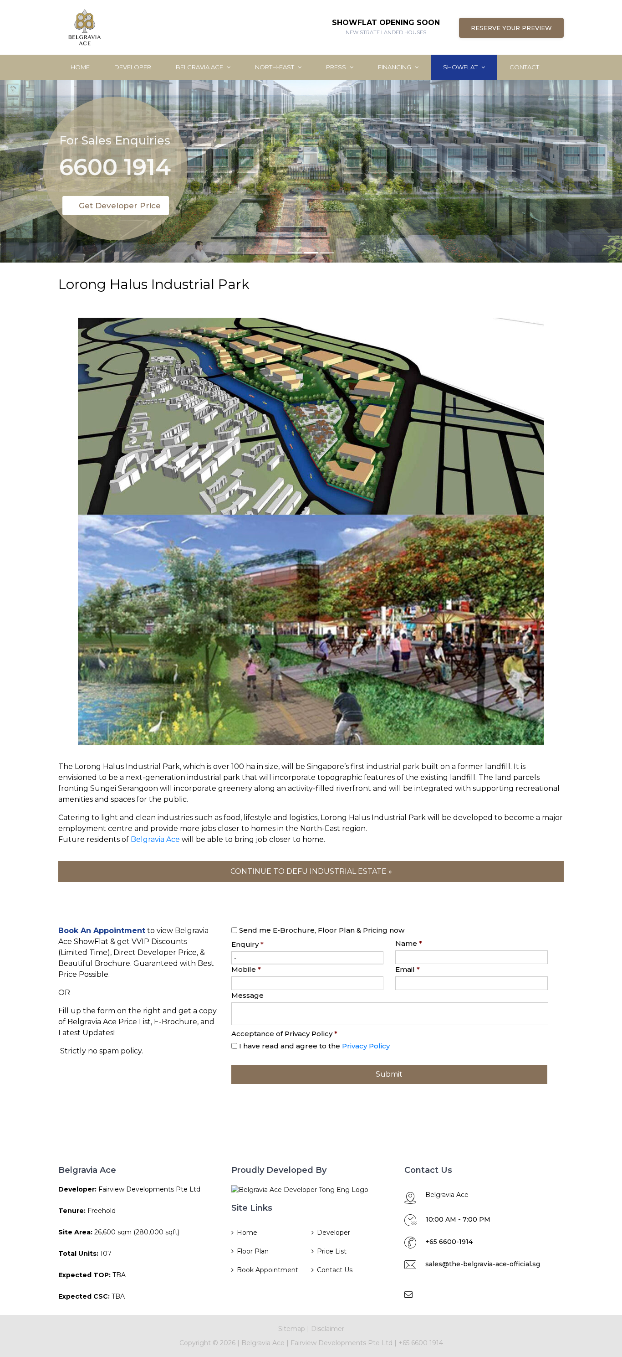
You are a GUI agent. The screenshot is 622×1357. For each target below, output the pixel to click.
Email (407, 969)
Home (80, 67)
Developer (132, 67)
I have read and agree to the (314, 1045)
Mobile (246, 969)
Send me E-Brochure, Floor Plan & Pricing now (321, 930)
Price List (332, 1251)
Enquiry (247, 944)
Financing (395, 67)
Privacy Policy (366, 1046)
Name (408, 943)
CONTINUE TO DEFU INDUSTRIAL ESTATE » (311, 871)
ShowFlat (461, 67)
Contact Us (334, 1270)
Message (247, 995)
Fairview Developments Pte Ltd (342, 1343)
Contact (524, 67)
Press (336, 67)
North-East (275, 67)
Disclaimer (327, 1329)
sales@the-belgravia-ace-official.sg (482, 1264)
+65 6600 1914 (420, 1343)
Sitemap (291, 1329)
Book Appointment (267, 1270)
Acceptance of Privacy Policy (284, 1033)
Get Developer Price (120, 205)
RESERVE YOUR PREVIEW (511, 27)
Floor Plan (253, 1251)
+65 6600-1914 (449, 1242)
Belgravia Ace (200, 67)
